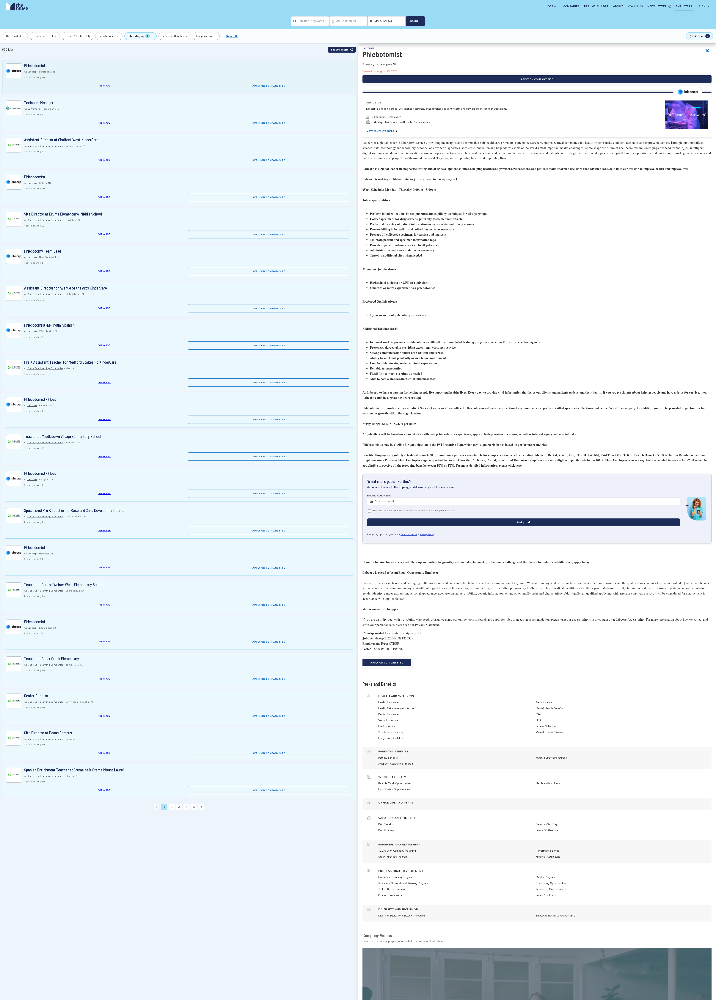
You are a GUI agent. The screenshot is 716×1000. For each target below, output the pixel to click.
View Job (104, 85)
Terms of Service (409, 534)
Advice (618, 6)
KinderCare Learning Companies (45, 145)
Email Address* (379, 495)
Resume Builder (596, 6)
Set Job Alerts (339, 49)
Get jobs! (523, 522)
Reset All (232, 36)
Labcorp (32, 71)
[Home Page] (17, 7)
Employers (684, 6)
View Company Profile (380, 131)
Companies (571, 6)
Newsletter (657, 6)
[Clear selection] (401, 21)
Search (415, 21)
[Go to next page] (202, 807)
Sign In (704, 6)
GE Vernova (33, 108)
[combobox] (313, 21)
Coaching (635, 6)
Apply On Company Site (268, 85)
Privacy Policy (427, 534)
